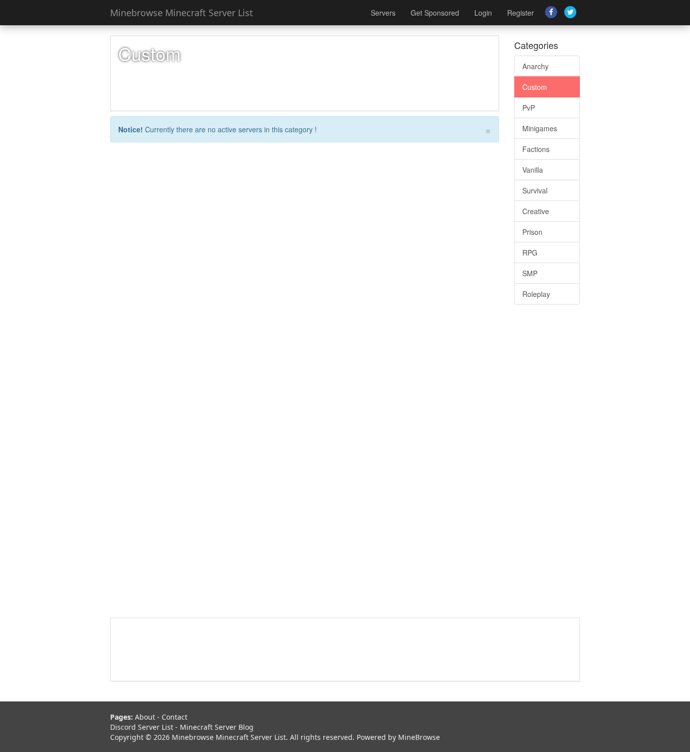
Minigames (539, 128)
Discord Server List (141, 727)
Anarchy (535, 66)
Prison (532, 232)
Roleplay (536, 294)
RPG (529, 252)
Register (520, 13)
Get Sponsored (435, 13)
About (145, 717)
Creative (535, 211)
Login (483, 13)
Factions (536, 149)
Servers (383, 13)
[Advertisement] (547, 466)
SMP (529, 273)
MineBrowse (419, 737)
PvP (528, 108)
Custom (534, 87)
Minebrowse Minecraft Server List (181, 13)
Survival (535, 190)
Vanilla (532, 170)
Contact (174, 717)
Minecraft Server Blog (217, 727)
